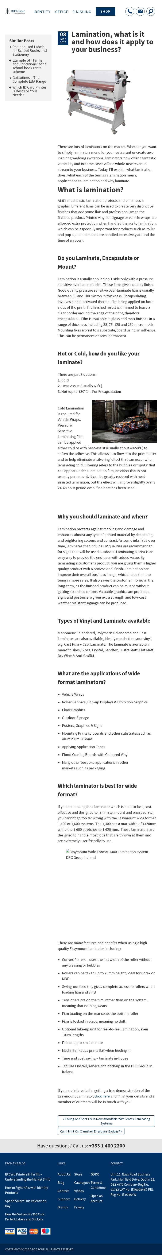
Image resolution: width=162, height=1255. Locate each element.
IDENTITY (42, 12)
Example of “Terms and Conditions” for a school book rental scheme (29, 66)
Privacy (79, 1207)
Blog (61, 1183)
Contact (63, 1191)
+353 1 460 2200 (107, 1145)
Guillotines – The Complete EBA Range (29, 79)
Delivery (80, 1199)
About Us (64, 1174)
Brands (63, 1207)
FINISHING (82, 12)
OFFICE (61, 12)
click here (102, 1096)
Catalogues (82, 1183)
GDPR (95, 1174)
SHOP (105, 11)
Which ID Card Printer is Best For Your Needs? (29, 91)
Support (64, 1199)
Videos (79, 1191)
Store (78, 1174)
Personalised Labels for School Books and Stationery (29, 50)
